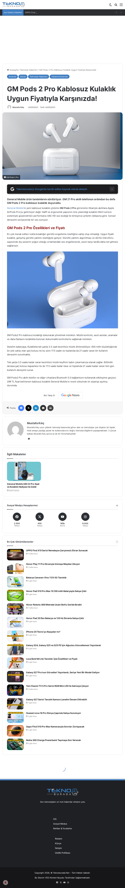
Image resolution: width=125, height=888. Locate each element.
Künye (58, 843)
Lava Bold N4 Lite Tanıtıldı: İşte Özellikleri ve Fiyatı (51, 659)
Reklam (58, 838)
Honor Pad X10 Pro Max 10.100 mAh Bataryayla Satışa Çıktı (56, 591)
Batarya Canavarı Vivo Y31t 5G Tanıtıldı (46, 577)
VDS (47, 877)
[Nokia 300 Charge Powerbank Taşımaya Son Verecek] (15, 744)
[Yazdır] (50, 408)
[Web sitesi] (29, 439)
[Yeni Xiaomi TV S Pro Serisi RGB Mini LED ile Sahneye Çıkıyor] (15, 690)
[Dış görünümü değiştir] (110, 5)
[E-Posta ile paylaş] (43, 408)
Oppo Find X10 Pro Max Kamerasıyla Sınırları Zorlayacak (55, 726)
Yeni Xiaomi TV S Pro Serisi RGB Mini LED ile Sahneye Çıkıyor (57, 686)
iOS (55, 819)
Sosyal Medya (60, 824)
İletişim (58, 848)
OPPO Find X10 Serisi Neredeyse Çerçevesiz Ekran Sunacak (57, 550)
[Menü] (121, 5)
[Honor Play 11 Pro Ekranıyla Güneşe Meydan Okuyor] (15, 568)
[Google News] (70, 395)
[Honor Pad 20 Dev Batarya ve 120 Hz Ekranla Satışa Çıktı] (15, 622)
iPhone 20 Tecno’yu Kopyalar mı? (43, 631)
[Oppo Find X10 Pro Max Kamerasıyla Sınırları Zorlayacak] (15, 731)
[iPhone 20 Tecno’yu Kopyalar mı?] (15, 636)
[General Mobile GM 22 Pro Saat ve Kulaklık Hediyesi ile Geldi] (24, 471)
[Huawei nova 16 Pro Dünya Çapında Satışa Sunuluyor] (15, 717)
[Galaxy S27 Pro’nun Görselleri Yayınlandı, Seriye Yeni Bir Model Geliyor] (15, 676)
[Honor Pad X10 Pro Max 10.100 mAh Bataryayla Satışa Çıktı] (15, 595)
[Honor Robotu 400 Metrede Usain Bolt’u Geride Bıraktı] (15, 609)
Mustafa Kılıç (18, 107)
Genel (23, 76)
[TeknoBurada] (13, 4)
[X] (28, 408)
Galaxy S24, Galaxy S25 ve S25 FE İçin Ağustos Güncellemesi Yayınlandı (63, 645)
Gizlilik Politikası (62, 853)
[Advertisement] (62, 38)
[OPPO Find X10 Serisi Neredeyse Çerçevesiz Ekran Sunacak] (15, 554)
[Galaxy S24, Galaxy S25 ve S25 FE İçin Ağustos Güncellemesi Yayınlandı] (15, 649)
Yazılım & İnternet (59, 76)
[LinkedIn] (36, 408)
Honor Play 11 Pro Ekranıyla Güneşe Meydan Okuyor (53, 564)
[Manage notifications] (5, 882)
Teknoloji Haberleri (29, 70)
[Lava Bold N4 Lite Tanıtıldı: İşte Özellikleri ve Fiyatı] (15, 663)
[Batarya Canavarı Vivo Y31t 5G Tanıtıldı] (15, 581)
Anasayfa (13, 70)
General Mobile (15, 208)
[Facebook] (21, 408)
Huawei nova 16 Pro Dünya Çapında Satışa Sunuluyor (53, 713)
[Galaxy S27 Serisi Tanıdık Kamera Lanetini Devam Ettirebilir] (15, 703)
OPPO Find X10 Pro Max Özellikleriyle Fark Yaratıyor (49, 12)
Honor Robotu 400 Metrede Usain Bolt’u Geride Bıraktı (54, 604)
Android (12, 76)
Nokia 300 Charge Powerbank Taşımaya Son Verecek (53, 740)
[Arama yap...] (115, 5)
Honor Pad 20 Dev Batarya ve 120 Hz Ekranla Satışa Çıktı (55, 618)
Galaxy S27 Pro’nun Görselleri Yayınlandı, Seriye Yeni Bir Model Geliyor (63, 672)
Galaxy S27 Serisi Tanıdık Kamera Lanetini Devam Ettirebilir (56, 699)
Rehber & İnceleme (62, 828)
